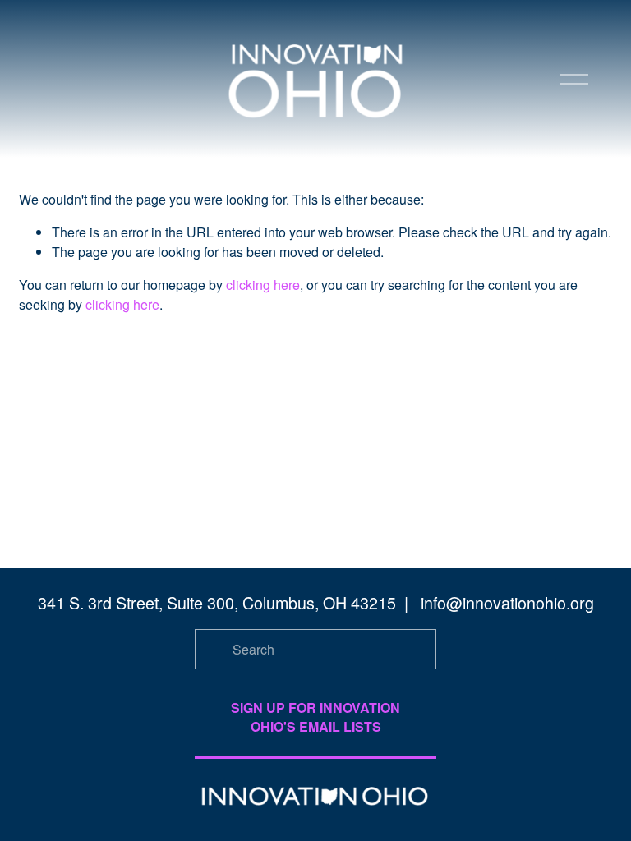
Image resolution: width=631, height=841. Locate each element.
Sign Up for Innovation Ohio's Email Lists (315, 717)
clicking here (263, 284)
